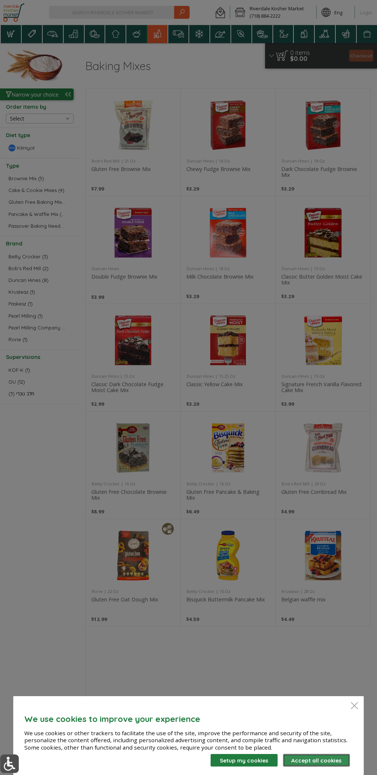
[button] (9, 763)
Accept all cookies (316, 760)
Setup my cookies (244, 760)
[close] (354, 706)
